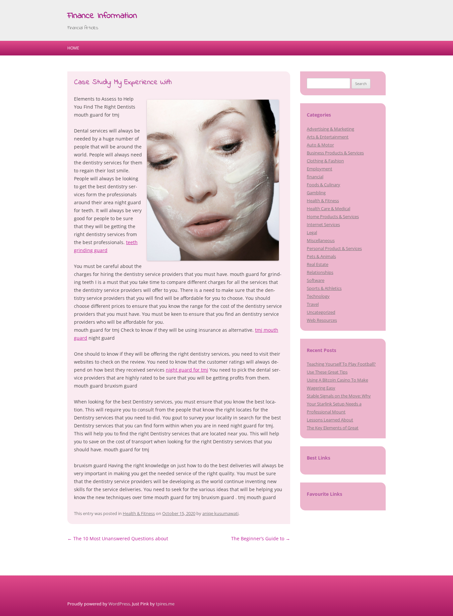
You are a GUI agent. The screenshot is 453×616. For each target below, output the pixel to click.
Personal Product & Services (334, 248)
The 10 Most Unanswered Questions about (117, 538)
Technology (318, 296)
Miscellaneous (321, 240)
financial (315, 177)
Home (73, 48)
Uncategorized (321, 312)
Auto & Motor (320, 145)
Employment (319, 169)
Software (315, 280)
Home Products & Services (333, 217)
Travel (313, 304)
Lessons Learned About (330, 420)
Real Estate (317, 264)
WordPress (119, 604)
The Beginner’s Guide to (260, 538)
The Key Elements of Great (332, 428)
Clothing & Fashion (325, 161)
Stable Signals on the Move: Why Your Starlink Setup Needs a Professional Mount (339, 404)
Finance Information (102, 16)
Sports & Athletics (324, 288)
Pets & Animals (321, 256)
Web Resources (322, 320)
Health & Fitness (139, 513)
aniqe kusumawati (220, 513)
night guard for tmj (187, 370)
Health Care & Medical (328, 209)
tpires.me (165, 604)
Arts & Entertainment (328, 137)
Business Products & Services (335, 153)
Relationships (320, 272)
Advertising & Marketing (330, 129)
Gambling (316, 193)
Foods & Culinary (323, 185)
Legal (312, 232)
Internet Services (323, 224)
